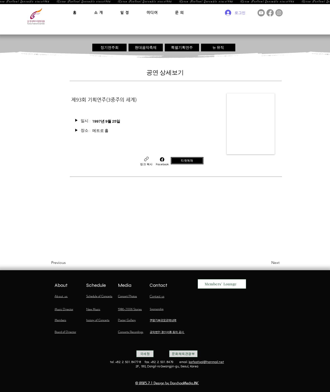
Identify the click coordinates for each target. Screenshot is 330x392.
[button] (99, 12)
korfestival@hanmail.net (206, 362)
